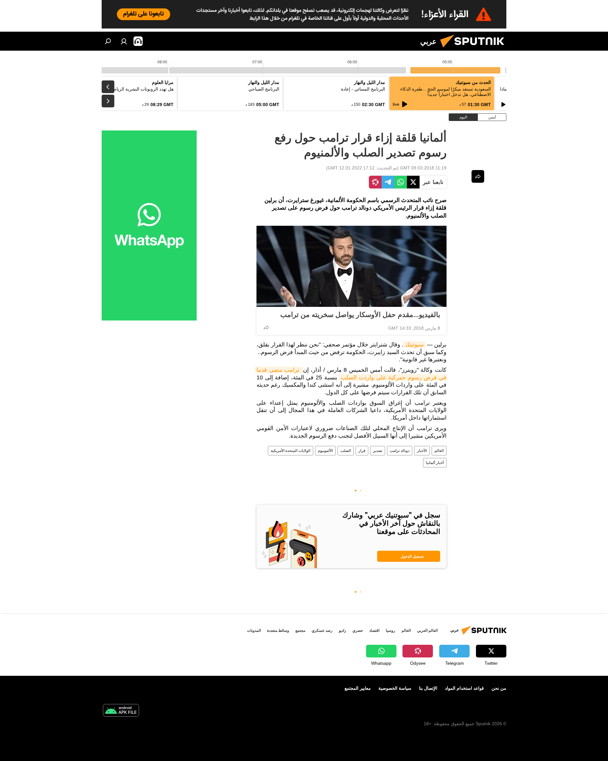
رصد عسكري (322, 630)
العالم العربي (427, 630)
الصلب (345, 450)
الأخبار (422, 450)
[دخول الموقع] (123, 41)
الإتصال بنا (428, 688)
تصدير (377, 450)
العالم (439, 450)
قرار (361, 450)
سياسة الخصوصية (394, 688)
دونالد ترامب (399, 450)
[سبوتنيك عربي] (475, 49)
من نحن (498, 688)
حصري (357, 630)
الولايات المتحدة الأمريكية (290, 450)
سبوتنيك (414, 344)
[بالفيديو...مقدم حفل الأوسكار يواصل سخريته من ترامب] (351, 266)
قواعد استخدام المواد (464, 688)
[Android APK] (120, 711)
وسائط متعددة (278, 630)
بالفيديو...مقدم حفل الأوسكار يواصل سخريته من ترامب (360, 315)
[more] (266, 327)
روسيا (390, 630)
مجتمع (300, 630)
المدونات (254, 630)
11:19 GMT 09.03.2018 (423, 167)
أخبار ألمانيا (435, 462)
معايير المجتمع (358, 688)
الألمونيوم (325, 450)
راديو (342, 630)
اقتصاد (374, 630)
